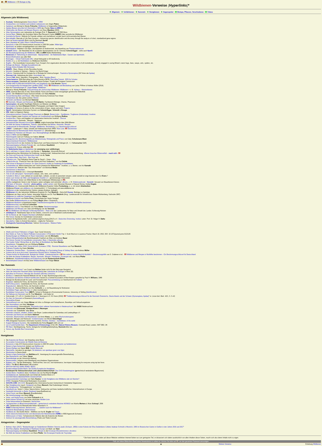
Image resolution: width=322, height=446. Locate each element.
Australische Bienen (13, 36)
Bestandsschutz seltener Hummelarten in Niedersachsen (52, 306)
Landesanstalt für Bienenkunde (17, 127)
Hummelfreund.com (13, 302)
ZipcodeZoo (10, 221)
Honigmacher (13, 387)
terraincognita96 (18, 40)
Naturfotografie (11, 137)
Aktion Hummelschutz (15, 269)
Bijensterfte (10, 350)
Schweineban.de (12, 166)
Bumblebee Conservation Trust (17, 292)
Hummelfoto (10, 300)
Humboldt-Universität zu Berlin (17, 391)
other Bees (35, 242)
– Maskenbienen (83, 90)
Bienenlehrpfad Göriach (14, 261)
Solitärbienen (128, 12)
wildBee (9, 182)
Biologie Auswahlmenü (30, 65)
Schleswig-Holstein (15, 408)
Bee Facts (23, 157)
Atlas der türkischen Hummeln (17, 271)
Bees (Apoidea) (11, 42)
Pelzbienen (56, 256)
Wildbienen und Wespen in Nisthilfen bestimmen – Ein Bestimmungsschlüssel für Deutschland (161, 254)
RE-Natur (9, 327)
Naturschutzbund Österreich (16, 141)
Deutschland (32, 22)
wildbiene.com (28, 188)
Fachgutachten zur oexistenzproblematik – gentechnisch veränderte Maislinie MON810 (38, 404)
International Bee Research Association (20, 122)
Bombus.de (10, 288)
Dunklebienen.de (12, 375)
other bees (27, 290)
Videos (210, 12)
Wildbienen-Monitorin (13, 202)
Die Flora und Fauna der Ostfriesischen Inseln (22, 155)
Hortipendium (11, 98)
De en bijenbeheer (20, 149)
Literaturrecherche (51, 254)
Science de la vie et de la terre (17, 252)
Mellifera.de (39, 346)
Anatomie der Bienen (16, 340)
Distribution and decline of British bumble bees (23, 278)
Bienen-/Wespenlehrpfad (15, 238)
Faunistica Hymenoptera (69, 73)
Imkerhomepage (15, 395)
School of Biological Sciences (20, 164)
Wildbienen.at (11, 190)
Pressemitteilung (54, 280)
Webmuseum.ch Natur (14, 416)
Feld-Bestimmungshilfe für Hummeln (50, 202)
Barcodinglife (10, 38)
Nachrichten (35, 401)
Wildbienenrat (32, 141)
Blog (54, 159)
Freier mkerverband (13, 401)
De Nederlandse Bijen (58, 55)
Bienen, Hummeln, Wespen (60, 124)
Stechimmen (72, 129)
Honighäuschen (15, 385)
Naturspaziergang (12, 145)
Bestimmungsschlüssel (67, 127)
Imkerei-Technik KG (17, 399)
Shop (46, 85)
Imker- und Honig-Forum (15, 397)
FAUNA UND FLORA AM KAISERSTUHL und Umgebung (26, 83)
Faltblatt (79, 280)
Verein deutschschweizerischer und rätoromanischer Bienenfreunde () (33, 414)
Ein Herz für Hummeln (14, 298)
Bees (8, 40)
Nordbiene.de (34, 373)
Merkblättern (24, 61)
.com (11, 186)
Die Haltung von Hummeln (15, 294)
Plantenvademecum (76, 49)
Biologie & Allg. (25, 2)
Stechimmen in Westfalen (15, 170)
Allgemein (115, 12)
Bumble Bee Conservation (24, 329)
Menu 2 (17, 176)
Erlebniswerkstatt (79, 182)
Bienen (64, 83)
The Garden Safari (12, 242)
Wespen (41, 431)
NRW (41, 22)
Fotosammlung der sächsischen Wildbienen (43, 90)
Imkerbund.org (11, 389)
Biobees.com (11, 362)
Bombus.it (9, 276)
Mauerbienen (10, 244)
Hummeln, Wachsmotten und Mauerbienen (21, 317)
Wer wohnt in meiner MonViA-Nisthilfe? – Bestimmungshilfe (84, 254)
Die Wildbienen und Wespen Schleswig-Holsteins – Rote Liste (30, 211)
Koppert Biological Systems (16, 323)
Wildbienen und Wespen (15, 209)
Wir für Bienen (11, 215)
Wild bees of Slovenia (14, 184)
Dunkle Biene (35, 348)
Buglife (8, 63)
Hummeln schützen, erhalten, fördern (19, 313)
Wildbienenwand (39, 261)
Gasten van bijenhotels (76, 55)
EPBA (8, 381)
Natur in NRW (11, 135)
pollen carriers (48, 184)
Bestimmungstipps (51, 207)
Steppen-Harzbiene (29, 215)
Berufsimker (10, 352)
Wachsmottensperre (66, 317)
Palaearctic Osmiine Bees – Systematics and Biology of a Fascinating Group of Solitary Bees (40, 250)
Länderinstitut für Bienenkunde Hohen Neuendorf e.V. (25, 131)
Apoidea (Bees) (49, 77)
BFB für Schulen (71, 79)
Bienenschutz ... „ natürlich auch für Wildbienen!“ (43, 408)
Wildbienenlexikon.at (21, 200)
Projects (67, 108)
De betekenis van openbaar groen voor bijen (48, 350)
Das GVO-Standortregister (64, 371)
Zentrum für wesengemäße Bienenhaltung (21, 418)
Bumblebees (46, 242)
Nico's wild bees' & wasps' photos (18, 151)
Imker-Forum (10, 393)
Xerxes (11, 217)
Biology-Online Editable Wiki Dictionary (20, 67)
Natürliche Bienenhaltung (15, 410)
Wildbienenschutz (12, 204)
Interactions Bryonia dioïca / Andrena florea (45, 252)
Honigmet (29, 385)
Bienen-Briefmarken (13, 57)
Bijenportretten (43, 55)
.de (56, 28)
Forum (57, 412)
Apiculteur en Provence (14, 274)
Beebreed (32, 391)
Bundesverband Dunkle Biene (17, 369)
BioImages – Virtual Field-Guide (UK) (19, 59)
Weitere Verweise (225, 444)
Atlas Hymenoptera (13, 32)
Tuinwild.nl (10, 176)
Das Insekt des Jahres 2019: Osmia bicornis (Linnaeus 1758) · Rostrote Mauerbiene (36, 246)
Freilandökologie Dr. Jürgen (24, 87)
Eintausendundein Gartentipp (16, 379)
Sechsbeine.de (11, 168)
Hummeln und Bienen (14, 100)
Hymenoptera (11, 106)
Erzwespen (65, 256)
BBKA (8, 364)
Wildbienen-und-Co (13, 207)
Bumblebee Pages (12, 290)
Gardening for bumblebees (63, 164)
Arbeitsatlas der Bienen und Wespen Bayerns (22, 30)
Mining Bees (24, 242)
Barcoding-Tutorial (57, 79)
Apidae (91, 73)
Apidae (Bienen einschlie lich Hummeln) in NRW (23, 28)
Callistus (9, 73)
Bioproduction (11, 286)
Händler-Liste (45, 399)
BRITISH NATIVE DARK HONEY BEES (20, 367)
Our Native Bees (12, 157)
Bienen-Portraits (27, 145)
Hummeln (141, 12)
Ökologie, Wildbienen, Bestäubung (42, 127)
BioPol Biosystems (13, 284)
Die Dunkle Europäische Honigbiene (42, 369)
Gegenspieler (168, 12)
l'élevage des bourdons (39, 274)
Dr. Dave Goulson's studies (42, 164)
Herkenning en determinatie (27, 55)
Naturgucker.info (12, 139)
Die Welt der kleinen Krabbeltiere (18, 124)
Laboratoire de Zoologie (55, 271)
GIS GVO (21, 383)
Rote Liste (60, 129)
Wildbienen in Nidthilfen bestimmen (78, 202)
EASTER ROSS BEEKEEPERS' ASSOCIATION (24, 377)
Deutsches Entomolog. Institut (70, 219)
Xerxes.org (10, 329)
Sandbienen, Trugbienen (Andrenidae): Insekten (78, 114)
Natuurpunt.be (11, 147)
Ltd (11, 108)
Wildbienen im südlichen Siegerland (19, 196)
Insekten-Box (11, 118)
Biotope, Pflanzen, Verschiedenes (190, 12)
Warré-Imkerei (30, 410)
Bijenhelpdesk (11, 49)
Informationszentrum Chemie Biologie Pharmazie (24, 114)
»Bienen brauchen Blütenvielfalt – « (100, 153)
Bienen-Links (54, 114)
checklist (26, 184)
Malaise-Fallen (56, 223)
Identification (91, 292)
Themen (34, 124)
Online (11, 51)
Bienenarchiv (14, 356)
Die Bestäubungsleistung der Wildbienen (20, 53)
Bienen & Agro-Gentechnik (15, 346)
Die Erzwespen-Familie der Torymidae (58, 433)
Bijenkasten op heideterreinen (65, 344)
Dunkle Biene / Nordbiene (15, 373)
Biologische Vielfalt (37, 254)
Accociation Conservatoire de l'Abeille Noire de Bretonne (26, 342)
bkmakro (9, 71)
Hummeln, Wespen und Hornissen (20, 102)
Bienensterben (11, 360)
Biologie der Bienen (13, 65)
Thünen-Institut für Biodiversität (17, 254)
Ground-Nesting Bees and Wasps (18, 96)
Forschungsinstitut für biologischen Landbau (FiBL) (24, 85)
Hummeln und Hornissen (15, 315)
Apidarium (9, 26)
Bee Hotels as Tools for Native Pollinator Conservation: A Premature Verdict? (34, 234)
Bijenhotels (10, 47)
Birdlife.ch (9, 61)
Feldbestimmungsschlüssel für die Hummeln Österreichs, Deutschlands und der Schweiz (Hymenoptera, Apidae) (108, 296)
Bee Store (31, 157)
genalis (8, 94)
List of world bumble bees (15, 325)
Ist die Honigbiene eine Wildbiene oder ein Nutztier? (60, 379)
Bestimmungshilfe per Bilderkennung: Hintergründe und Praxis (41, 139)
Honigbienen (154, 12)
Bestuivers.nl (11, 44)
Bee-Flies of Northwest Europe (25, 429)
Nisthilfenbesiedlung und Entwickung (28, 259)
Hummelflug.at (38, 298)
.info (12, 192)
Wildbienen (11, 2)
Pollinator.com (11, 159)
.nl (11, 55)
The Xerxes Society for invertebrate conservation (24, 240)
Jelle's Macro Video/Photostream (32, 42)
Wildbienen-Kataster (13, 198)
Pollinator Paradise (13, 248)
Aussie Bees (10, 34)
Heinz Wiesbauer (12, 180)
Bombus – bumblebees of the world (62, 321)
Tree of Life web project (14, 174)
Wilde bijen (59, 44)
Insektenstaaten (12, 120)
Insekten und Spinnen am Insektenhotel (36, 116)
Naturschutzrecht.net (13, 143)
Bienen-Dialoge (11, 348)
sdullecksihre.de (12, 161)
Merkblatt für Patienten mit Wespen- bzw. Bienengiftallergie (27, 133)
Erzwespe (62, 431)
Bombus (45, 321)
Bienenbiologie (11, 358)
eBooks (65, 182)
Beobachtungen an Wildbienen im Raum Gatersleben (25, 236)
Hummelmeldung (12, 306)
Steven (10, 77)
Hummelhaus (14, 304)
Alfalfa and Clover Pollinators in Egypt (20, 232)
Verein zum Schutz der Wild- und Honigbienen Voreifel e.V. (27, 178)
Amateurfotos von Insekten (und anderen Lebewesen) (25, 24)
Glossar (63, 118)
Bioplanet (9, 282)
